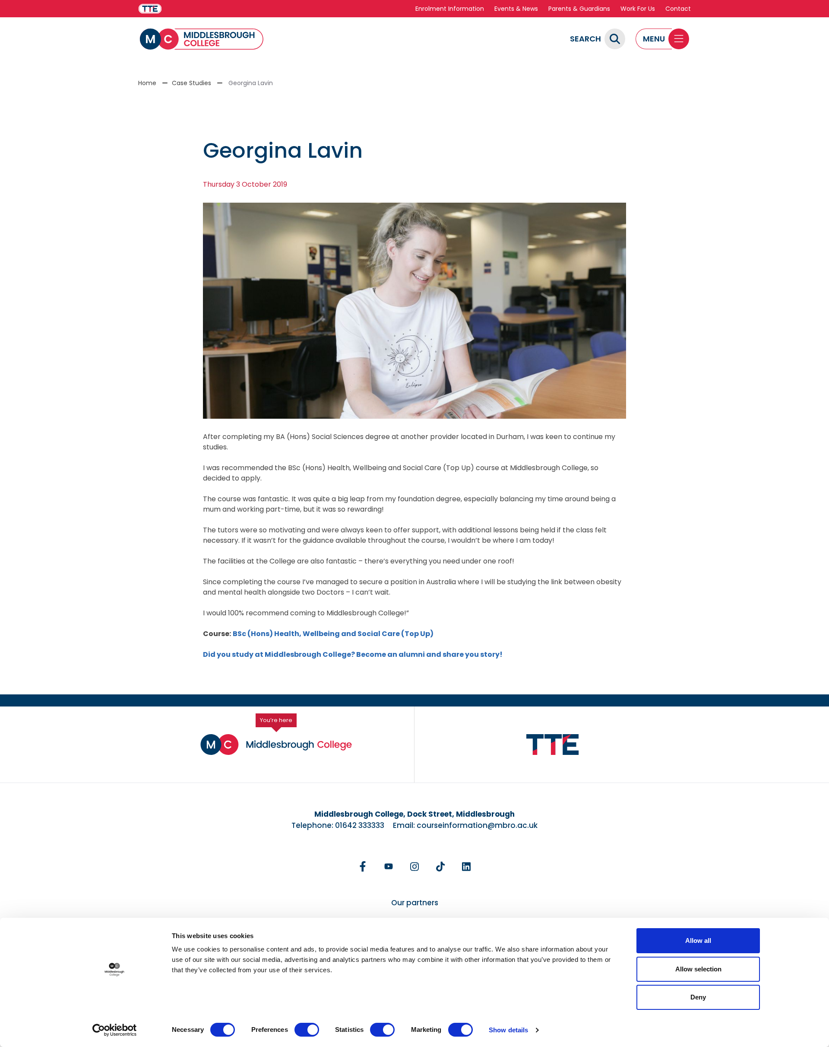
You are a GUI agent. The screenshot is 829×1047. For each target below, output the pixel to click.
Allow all (698, 940)
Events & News (516, 8)
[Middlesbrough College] (201, 39)
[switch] (306, 1030)
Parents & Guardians (579, 8)
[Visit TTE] (150, 9)
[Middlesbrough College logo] (276, 744)
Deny (698, 997)
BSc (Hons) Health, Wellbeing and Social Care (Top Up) (334, 634)
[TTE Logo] (552, 744)
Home (147, 83)
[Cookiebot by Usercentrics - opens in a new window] (114, 1030)
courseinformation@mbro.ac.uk (477, 825)
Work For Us (637, 8)
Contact (678, 8)
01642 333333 (359, 825)
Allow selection (698, 969)
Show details (508, 1030)
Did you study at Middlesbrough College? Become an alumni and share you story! (353, 654)
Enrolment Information (449, 8)
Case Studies (191, 83)
